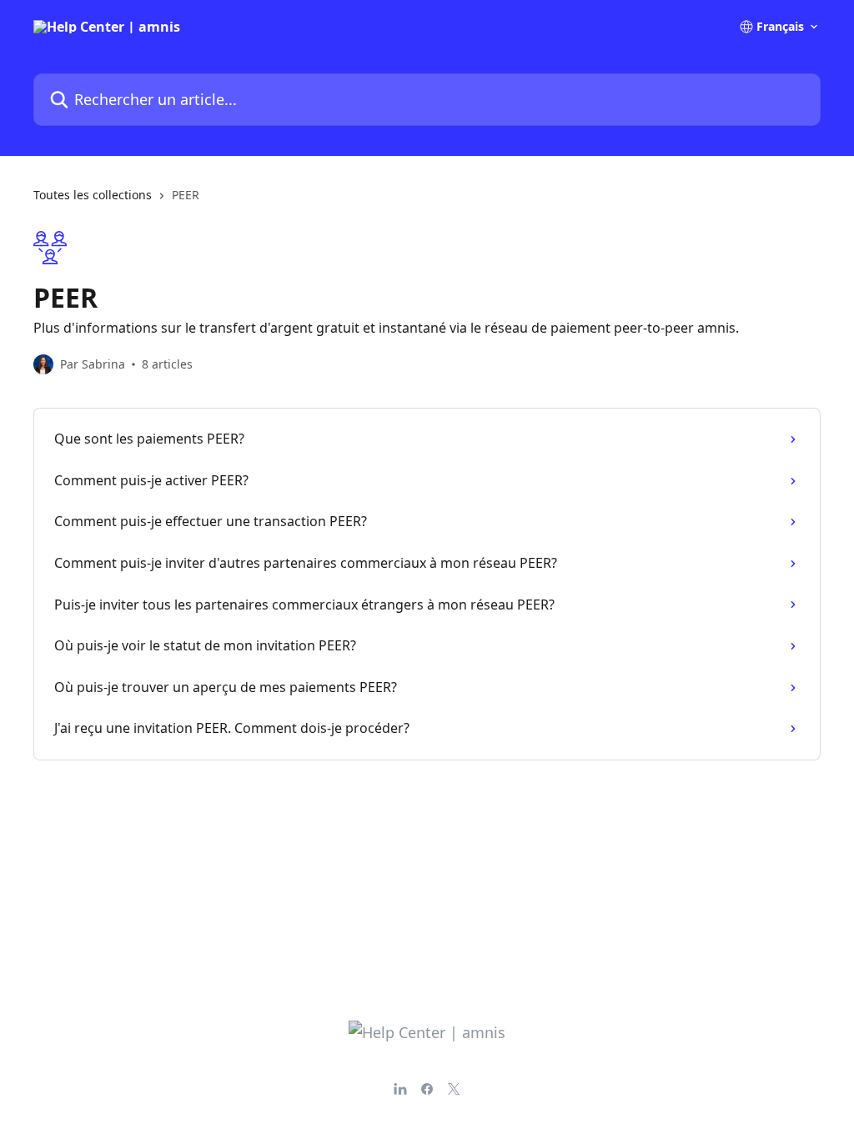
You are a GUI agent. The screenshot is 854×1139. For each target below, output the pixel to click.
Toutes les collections (92, 195)
